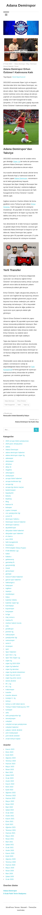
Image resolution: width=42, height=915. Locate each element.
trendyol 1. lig (10, 698)
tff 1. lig (8, 684)
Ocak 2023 (9, 778)
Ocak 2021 (9, 847)
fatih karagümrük (12, 542)
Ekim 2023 (9, 752)
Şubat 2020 (10, 876)
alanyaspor (10, 461)
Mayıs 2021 (10, 836)
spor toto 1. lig (11, 655)
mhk (7, 626)
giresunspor (10, 571)
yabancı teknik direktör (14, 730)
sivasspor (9, 646)
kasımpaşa (10, 606)
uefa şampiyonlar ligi (13, 715)
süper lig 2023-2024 (13, 663)
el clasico (9, 536)
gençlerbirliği (10, 565)
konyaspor (9, 611)
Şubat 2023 (10, 775)
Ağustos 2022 (11, 793)
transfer (8, 692)
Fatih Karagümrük (10, 404)
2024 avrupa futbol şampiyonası (17, 441)
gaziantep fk (10, 562)
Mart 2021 (9, 842)
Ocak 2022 (9, 813)
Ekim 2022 (9, 787)
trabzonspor (10, 689)
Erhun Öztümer (21, 401)
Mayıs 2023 (10, 767)
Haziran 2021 (10, 833)
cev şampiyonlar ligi (13, 513)
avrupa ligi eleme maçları (15, 487)
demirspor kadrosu (12, 525)
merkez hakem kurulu (13, 623)
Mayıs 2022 (10, 801)
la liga (8, 614)
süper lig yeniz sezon (13, 678)
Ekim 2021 (9, 821)
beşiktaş (9, 499)
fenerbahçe (10, 545)
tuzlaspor (9, 710)
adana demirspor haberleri (15, 452)
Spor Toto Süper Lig (13, 658)
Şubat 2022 (10, 810)
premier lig (9, 632)
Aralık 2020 (10, 850)
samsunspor (10, 640)
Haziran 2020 (10, 865)
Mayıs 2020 (10, 868)
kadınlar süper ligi (12, 603)
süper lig (9, 661)
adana (8, 447)
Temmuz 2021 (11, 830)
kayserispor (10, 609)
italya (7, 597)
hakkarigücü (10, 582)
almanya (9, 464)
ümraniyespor (11, 718)
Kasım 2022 (10, 784)
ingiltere (8, 588)
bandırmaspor (11, 490)
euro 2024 (9, 539)
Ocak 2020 (9, 879)
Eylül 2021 (9, 824)
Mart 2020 (9, 873)
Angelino (9, 470)
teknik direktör (11, 681)
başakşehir (10, 493)
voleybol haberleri (12, 727)
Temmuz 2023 (11, 761)
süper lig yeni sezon (13, 675)
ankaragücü (10, 473)
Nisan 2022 (10, 804)
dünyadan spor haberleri (14, 533)
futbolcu (8, 557)
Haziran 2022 (10, 798)
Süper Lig (16, 161)
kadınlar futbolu (11, 600)
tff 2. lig (8, 687)
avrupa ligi (9, 484)
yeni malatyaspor (12, 733)
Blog (27, 64)
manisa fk (9, 620)
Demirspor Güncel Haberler (16, 522)
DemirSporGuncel (18, 77)
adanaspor (9, 458)
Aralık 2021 (10, 816)
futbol (19, 404)
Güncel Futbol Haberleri (14, 577)
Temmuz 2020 (11, 862)
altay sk (8, 467)
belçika (8, 496)
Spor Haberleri (11, 652)
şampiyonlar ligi (11, 637)
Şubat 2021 (10, 845)
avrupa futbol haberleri (14, 478)
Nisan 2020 (10, 871)
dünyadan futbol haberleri (15, 530)
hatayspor (9, 585)
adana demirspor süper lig (15, 455)
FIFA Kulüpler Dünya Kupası (16, 548)
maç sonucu (10, 617)
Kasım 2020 (10, 853)
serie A (8, 643)
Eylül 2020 (9, 856)
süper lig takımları (12, 669)
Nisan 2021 (10, 839)
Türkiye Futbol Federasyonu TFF (17, 707)
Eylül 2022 (9, 790)
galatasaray (10, 559)
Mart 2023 (9, 772)
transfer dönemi (11, 695)
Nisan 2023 (10, 769)
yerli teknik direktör (13, 736)
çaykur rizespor (11, 510)
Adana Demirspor (21, 5)
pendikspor (10, 629)
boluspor (9, 507)
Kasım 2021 (10, 819)
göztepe (8, 574)
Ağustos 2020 (11, 859)
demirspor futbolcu (12, 519)
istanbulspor (10, 594)
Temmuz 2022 (11, 795)
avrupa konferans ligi (13, 481)
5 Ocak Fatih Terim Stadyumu (14, 893)
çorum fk (9, 516)
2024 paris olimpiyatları (14, 444)
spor (7, 649)
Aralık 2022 (10, 781)
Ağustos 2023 (11, 758)
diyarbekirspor (11, 528)
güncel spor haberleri (13, 580)
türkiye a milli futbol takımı (15, 704)
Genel (16, 66)
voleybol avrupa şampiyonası (16, 724)
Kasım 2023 (10, 749)
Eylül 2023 (9, 755)
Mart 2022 (9, 807)
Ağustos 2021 (11, 827)
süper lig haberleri (12, 666)
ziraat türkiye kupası (13, 739)
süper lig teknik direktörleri (15, 672)
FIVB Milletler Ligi (12, 551)
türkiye (8, 701)
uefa (7, 713)
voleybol (9, 721)
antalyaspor (10, 476)
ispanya (8, 591)
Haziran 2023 (10, 764)
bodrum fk (9, 504)
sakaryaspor (10, 635)
